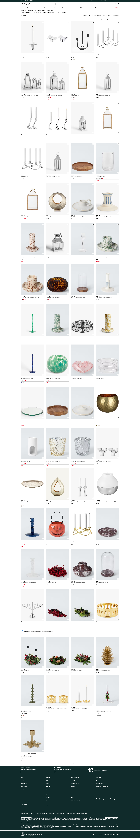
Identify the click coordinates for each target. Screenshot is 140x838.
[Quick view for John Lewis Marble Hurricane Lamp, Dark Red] (118, 579)
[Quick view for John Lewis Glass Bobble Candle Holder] (43, 705)
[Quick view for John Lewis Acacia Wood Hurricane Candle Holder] (93, 294)
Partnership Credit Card (75, 783)
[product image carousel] (32, 37)
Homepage (22, 10)
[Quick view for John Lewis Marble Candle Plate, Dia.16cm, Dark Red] (118, 539)
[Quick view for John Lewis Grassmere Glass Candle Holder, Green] (43, 334)
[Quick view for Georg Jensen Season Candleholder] (43, 173)
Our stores (117, 0)
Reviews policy (84, 813)
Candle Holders (50, 10)
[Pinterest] (107, 799)
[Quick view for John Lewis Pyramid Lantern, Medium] (118, 132)
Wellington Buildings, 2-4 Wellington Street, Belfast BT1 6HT (31, 819)
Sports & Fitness (82, 7)
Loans (72, 797)
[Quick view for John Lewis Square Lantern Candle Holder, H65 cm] (68, 173)
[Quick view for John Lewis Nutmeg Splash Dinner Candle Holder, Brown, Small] (43, 294)
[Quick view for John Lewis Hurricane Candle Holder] (118, 173)
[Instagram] (110, 799)
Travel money (73, 786)
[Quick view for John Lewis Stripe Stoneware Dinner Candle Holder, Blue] (118, 294)
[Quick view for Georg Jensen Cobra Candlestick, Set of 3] (68, 132)
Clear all (84, 19)
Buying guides (48, 786)
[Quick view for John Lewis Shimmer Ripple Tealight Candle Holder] (68, 458)
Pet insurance (73, 791)
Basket (47, 791)
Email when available (28, 708)
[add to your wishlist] (43, 23)
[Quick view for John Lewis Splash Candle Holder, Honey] (118, 334)
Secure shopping (32, 813)
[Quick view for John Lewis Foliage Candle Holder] (43, 667)
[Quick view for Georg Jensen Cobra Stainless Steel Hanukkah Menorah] (43, 619)
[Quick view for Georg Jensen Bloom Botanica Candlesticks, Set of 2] (93, 498)
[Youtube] (103, 799)
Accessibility (78, 813)
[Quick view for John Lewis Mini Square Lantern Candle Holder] (68, 254)
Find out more (96, 633)
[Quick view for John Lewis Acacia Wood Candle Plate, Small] (68, 417)
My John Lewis (112, 0)
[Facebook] (96, 799)
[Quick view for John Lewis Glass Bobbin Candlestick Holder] (43, 375)
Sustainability (72, 813)
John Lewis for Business (100, 789)
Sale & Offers (117, 7)
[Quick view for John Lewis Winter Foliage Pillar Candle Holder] (93, 619)
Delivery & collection (24, 798)
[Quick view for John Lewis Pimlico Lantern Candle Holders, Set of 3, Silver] (43, 92)
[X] (99, 799)
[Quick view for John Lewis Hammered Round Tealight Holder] (68, 213)
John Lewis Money (104, 0)
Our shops (22, 789)
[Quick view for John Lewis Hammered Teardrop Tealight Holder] (68, 498)
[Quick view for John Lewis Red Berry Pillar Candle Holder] (68, 619)
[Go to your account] (113, 4)
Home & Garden (36, 7)
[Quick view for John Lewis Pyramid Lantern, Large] (93, 92)
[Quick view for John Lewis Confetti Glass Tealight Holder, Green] (68, 375)
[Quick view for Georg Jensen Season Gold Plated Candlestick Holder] (93, 539)
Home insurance (73, 789)
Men (27, 7)
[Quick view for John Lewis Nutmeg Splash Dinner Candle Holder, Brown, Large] (43, 254)
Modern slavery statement (54, 813)
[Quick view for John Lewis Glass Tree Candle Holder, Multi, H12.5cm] (118, 705)
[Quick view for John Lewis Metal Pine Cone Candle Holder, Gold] (118, 667)
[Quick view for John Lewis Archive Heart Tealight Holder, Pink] (93, 375)
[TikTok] (114, 799)
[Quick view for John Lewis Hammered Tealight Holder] (118, 417)
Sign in (111, 3)
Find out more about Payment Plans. (26, 820)
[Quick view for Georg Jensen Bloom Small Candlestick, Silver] (43, 52)
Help (98, 0)
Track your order (23, 801)
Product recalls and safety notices (42, 813)
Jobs (96, 780)
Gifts (102, 7)
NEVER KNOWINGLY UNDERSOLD (27, 0)
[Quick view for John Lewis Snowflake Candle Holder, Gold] (43, 750)
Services (47, 783)
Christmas (109, 7)
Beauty (72, 7)
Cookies (67, 813)
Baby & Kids (64, 7)
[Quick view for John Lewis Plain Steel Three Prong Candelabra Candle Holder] (93, 52)
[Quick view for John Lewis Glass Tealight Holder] (118, 375)
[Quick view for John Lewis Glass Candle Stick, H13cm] (93, 254)
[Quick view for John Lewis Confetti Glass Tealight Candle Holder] (68, 294)
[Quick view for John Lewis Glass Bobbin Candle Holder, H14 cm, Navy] (43, 539)
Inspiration (47, 800)
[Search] (57, 4)
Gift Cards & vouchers (50, 780)
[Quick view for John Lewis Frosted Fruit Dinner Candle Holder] (68, 667)
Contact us (23, 780)
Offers (47, 802)
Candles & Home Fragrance (40, 10)
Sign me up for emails (59, 771)
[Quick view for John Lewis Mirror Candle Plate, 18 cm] (43, 417)
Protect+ (97, 794)
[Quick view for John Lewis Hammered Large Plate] (43, 498)
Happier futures (98, 791)
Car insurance (73, 794)
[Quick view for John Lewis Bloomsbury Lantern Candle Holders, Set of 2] (68, 92)
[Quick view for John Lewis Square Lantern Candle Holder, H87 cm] (118, 92)
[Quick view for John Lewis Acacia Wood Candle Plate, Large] (93, 173)
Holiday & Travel (93, 7)
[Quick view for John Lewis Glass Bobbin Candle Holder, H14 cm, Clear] (43, 579)
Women (22, 7)
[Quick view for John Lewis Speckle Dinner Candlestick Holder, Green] (68, 334)
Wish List (47, 794)
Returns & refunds (24, 804)
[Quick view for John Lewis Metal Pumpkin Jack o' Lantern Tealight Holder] (68, 539)
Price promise (23, 791)
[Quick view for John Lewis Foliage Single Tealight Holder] (93, 667)
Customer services (24, 783)
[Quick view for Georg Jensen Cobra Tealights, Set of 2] (68, 52)
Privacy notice (62, 813)
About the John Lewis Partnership (102, 786)
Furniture (46, 7)
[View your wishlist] (115, 4)
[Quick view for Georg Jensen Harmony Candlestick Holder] (118, 52)
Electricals (54, 7)
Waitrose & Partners (99, 783)
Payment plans (73, 780)
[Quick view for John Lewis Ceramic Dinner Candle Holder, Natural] (93, 213)
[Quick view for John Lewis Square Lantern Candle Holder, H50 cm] (93, 132)
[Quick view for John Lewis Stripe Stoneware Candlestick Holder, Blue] (118, 213)
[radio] (71, 59)
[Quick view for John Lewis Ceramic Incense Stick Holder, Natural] (93, 417)
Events (47, 805)
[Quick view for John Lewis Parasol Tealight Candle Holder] (93, 334)
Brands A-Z (48, 797)
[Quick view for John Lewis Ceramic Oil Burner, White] (43, 458)
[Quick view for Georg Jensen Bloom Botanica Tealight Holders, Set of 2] (118, 458)
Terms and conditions (24, 813)
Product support (24, 786)
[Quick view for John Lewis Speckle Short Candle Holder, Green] (118, 254)
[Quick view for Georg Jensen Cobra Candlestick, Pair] (43, 132)
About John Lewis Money (75, 800)
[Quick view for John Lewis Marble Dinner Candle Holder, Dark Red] (93, 579)
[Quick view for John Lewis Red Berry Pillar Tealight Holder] (68, 579)
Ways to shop (93, 0)
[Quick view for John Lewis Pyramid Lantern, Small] (43, 213)
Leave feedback (24, 771)
